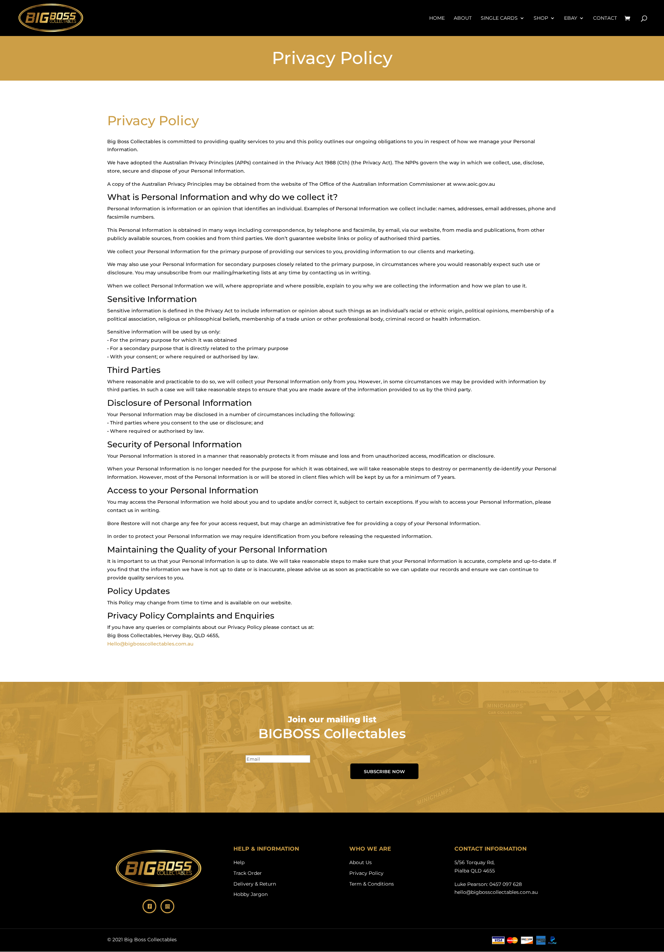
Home (437, 18)
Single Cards (499, 18)
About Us (360, 862)
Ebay (570, 18)
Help (239, 862)
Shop (541, 18)
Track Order (247, 873)
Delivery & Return (254, 884)
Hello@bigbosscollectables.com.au (150, 644)
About (463, 18)
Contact (605, 18)
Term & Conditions (371, 884)
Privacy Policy (366, 873)
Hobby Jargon (250, 894)
